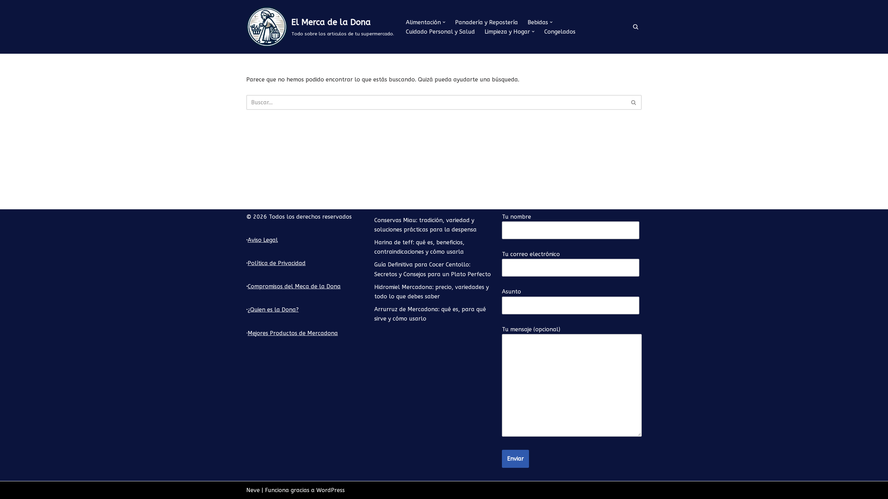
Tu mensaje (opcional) (531, 329)
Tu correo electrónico (531, 254)
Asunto (511, 291)
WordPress (330, 490)
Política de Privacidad (277, 263)
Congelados (559, 31)
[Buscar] (635, 26)
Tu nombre (516, 216)
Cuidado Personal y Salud (440, 31)
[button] (444, 22)
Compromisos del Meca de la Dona (294, 286)
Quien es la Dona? (274, 309)
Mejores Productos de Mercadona (293, 333)
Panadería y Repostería (486, 22)
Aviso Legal (263, 240)
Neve (253, 490)
